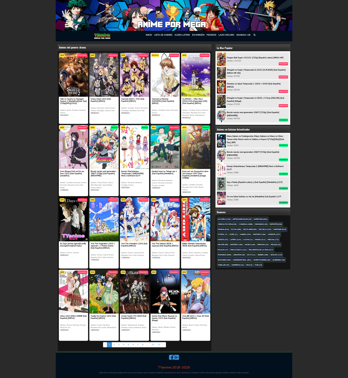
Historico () (259, 234)
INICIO (149, 34)
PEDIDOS (211, 34)
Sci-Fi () (251, 255)
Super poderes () (262, 260)
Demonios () (261, 224)
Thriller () (223, 265)
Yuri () (258, 265)
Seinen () (263, 255)
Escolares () (250, 229)
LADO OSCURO (226, 34)
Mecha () (273, 239)
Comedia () (246, 224)
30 (152, 344)
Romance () (224, 255)
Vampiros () (238, 265)
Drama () (223, 229)
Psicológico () (238, 250)
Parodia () (262, 244)
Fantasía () (280, 229)
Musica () (250, 244)
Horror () (274, 234)
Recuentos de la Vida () (261, 250)
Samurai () (239, 255)
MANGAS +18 (243, 34)
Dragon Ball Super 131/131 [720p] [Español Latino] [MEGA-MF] (255, 57)
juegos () (223, 239)
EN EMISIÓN (198, 34)
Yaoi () (249, 265)
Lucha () (248, 239)
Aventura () (261, 219)
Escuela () (265, 229)
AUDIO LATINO (182, 34)
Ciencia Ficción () (227, 224)
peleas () (276, 244)
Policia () (223, 250)
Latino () (235, 239)
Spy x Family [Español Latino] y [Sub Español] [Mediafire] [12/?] (254, 182)
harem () (245, 234)
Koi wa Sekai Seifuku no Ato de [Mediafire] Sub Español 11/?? (254, 196)
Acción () (224, 219)
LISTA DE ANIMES (163, 34)
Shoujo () (276, 255)
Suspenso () (279, 260)
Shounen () (224, 260)
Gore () (233, 234)
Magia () (260, 239)
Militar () (223, 244)
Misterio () (236, 244)
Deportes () (276, 224)
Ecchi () (236, 229)
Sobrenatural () (242, 260)
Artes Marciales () (242, 219)
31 (159, 344)
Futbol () (222, 234)
